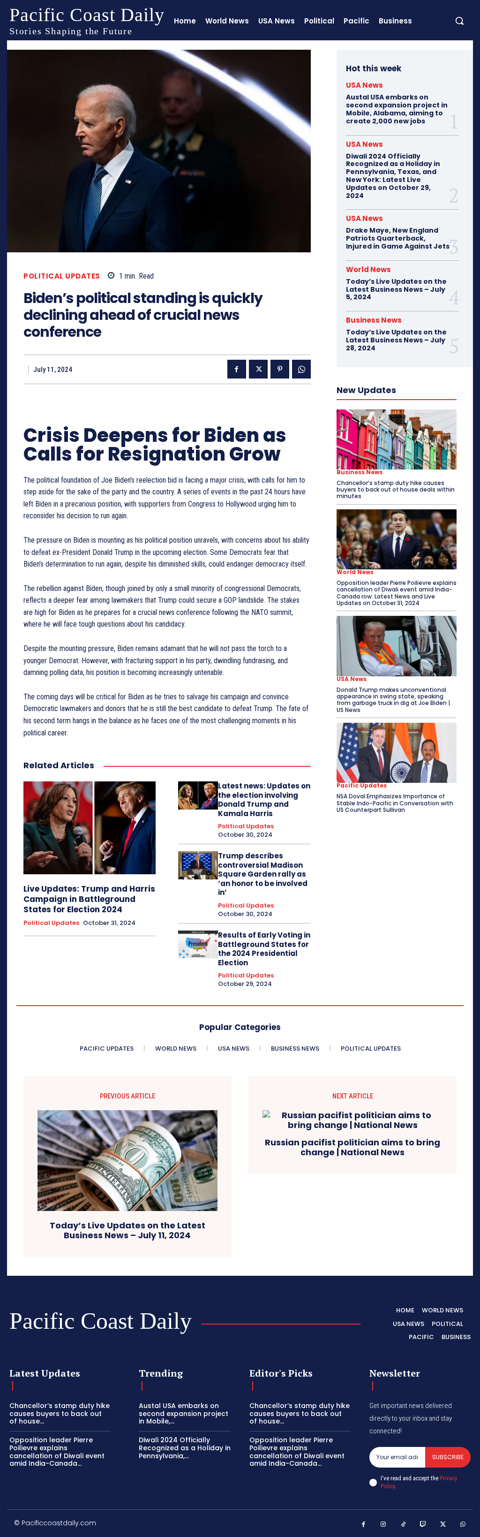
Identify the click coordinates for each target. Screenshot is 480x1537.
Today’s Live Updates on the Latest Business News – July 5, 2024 (396, 289)
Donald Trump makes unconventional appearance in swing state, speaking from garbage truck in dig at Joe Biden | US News (393, 700)
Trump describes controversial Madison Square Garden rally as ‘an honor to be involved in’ (263, 874)
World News (368, 269)
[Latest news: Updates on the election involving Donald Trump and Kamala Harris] (198, 795)
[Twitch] (423, 1524)
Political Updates (61, 276)
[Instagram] (383, 1524)
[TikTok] (403, 1524)
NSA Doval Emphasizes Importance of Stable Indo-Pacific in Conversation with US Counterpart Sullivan (395, 803)
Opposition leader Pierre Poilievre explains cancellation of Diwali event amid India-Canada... (57, 1451)
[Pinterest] (279, 369)
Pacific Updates (362, 785)
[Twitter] (258, 369)
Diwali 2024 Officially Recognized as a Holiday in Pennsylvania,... (185, 1448)
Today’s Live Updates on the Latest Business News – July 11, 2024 (127, 1230)
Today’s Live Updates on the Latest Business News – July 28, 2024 (396, 340)
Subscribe (448, 1457)
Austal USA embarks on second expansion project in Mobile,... (183, 1413)
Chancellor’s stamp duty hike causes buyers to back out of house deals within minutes (396, 489)
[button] (459, 20)
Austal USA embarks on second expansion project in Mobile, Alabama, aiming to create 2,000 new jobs (397, 108)
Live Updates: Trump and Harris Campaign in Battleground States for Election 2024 (89, 899)
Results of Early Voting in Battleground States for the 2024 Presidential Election (264, 949)
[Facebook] (236, 369)
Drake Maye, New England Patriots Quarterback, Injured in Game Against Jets (398, 238)
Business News (374, 320)
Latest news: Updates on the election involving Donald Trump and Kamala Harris (264, 799)
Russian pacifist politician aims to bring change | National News (352, 1147)
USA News (364, 85)
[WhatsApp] (301, 369)
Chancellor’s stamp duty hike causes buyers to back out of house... (59, 1413)
